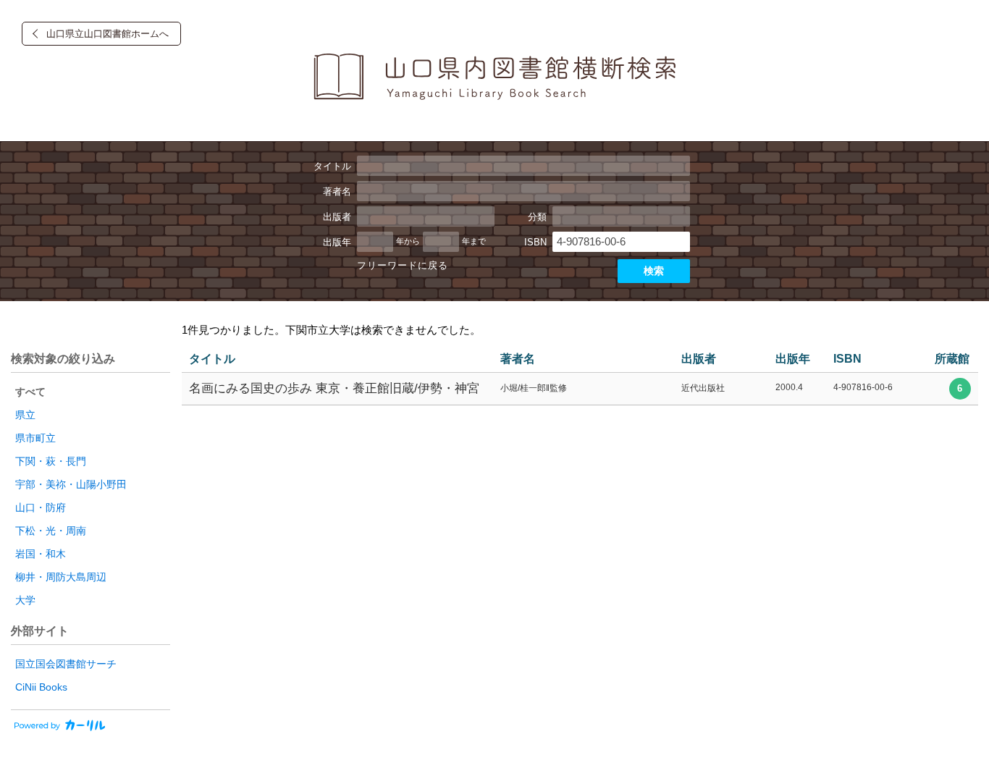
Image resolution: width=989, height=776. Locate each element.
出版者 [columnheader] (698, 359)
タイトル (332, 166)
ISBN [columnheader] (847, 359)
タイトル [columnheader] (212, 359)
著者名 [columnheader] (517, 359)
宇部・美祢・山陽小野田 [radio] (71, 484)
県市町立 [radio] (35, 438)
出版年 (337, 242)
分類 (537, 216)
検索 (654, 271)
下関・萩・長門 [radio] (50, 461)
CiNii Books (41, 687)
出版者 (337, 216)
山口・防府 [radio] (40, 507)
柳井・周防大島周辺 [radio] (60, 577)
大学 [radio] (25, 600)
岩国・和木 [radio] (40, 554)
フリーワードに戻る (402, 265)
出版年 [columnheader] (792, 359)
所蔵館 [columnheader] (952, 359)
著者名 (337, 191)
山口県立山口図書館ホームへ (107, 33)
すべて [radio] (30, 391)
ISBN (535, 242)
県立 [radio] (25, 415)
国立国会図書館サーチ (66, 664)
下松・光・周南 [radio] (50, 530)
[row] (580, 389)
